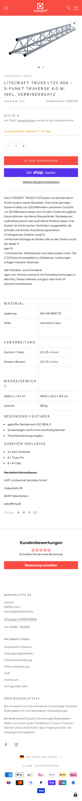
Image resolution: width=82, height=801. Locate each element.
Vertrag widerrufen (16, 686)
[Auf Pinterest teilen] (29, 512)
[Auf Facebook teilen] (18, 512)
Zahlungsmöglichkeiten (18, 653)
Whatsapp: (11, 619)
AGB (7, 673)
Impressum (11, 679)
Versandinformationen (18, 647)
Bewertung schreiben (41, 565)
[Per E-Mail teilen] (35, 512)
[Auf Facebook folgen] (6, 745)
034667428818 (27, 619)
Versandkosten (26, 120)
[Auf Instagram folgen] (16, 745)
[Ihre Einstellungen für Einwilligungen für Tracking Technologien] (75, 794)
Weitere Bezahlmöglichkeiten (41, 182)
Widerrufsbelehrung (16, 666)
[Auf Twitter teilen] (23, 512)
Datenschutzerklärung (18, 660)
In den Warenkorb (41, 160)
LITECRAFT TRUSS (18, 76)
